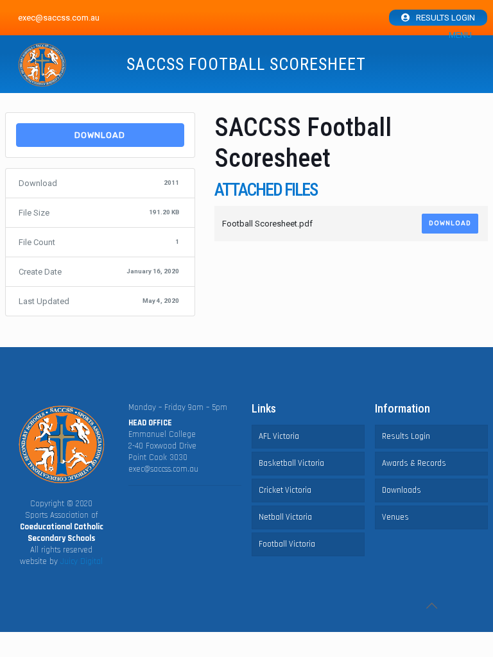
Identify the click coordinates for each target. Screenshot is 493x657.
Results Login (445, 17)
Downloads (401, 490)
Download (99, 135)
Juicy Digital (81, 561)
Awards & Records (414, 463)
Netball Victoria (285, 517)
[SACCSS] (42, 65)
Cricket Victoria (285, 490)
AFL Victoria (279, 436)
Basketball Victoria (291, 463)
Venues (395, 517)
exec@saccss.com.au (163, 469)
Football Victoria (287, 544)
